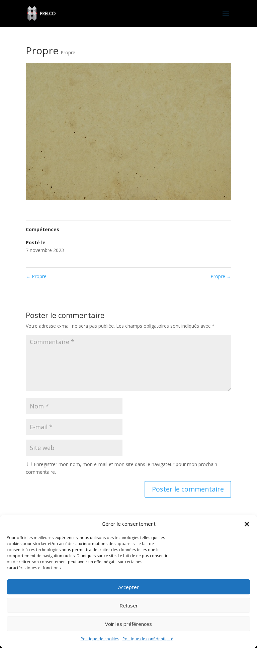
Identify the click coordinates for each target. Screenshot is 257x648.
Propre (68, 52)
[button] (247, 524)
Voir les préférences (128, 624)
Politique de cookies (100, 639)
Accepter (128, 587)
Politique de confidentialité (147, 639)
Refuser (128, 605)
